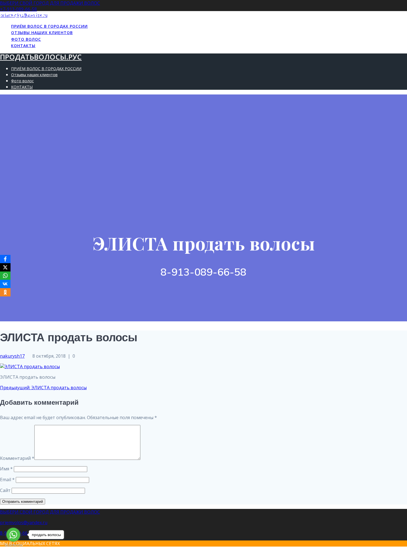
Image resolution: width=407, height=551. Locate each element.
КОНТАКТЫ (23, 45)
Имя (6, 469)
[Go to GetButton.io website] (13, 545)
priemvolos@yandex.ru (23, 522)
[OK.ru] (5, 292)
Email (7, 479)
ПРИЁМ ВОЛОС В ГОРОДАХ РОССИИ (49, 26)
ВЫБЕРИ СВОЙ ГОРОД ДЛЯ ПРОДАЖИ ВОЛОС (50, 3)
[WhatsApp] (5, 275)
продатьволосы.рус (41, 14)
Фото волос (26, 39)
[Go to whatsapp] (13, 535)
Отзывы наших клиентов (42, 32)
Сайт (5, 490)
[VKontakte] (5, 284)
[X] (5, 267)
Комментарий (17, 458)
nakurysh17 (12, 356)
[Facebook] (5, 259)
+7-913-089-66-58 (18, 9)
